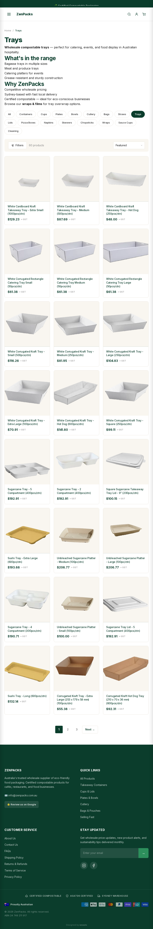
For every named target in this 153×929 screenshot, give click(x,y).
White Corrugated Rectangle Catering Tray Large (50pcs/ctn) (124, 282)
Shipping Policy (14, 857)
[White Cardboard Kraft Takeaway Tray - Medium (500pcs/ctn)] (76, 179)
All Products (87, 778)
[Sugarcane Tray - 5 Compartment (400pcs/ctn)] (27, 461)
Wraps (106, 122)
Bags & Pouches (90, 810)
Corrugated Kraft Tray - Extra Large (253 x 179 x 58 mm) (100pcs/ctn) (75, 699)
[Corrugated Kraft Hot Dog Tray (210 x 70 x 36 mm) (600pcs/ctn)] (125, 668)
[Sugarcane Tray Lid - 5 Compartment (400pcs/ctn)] (125, 599)
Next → (90, 729)
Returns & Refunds (15, 863)
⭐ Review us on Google (21, 804)
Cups (44, 114)
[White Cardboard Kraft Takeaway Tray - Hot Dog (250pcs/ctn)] (125, 179)
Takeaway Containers (93, 784)
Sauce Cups (125, 122)
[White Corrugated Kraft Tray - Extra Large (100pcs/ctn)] (27, 393)
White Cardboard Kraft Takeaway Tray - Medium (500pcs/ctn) (73, 210)
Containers (25, 114)
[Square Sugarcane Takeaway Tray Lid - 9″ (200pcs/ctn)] (125, 461)
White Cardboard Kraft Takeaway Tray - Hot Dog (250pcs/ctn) (122, 210)
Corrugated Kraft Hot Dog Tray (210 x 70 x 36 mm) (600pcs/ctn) (125, 699)
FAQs (7, 851)
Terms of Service (15, 870)
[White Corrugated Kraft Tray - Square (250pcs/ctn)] (125, 393)
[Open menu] (9, 14)
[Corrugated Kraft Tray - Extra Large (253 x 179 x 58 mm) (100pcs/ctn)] (76, 668)
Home (7, 30)
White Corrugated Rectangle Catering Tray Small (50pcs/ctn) (25, 282)
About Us (10, 838)
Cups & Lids (87, 791)
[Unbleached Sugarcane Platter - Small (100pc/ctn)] (76, 599)
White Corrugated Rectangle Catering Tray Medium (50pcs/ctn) (75, 282)
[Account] (137, 14)
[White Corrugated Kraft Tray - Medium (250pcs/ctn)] (76, 324)
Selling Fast (87, 817)
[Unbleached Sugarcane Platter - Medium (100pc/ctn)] (76, 530)
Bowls (74, 114)
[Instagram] (84, 865)
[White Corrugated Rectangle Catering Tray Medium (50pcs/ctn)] (76, 251)
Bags (107, 114)
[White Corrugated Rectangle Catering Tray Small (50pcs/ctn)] (27, 251)
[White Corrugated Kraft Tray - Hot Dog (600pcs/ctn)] (76, 393)
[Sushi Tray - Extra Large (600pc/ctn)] (27, 530)
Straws (122, 114)
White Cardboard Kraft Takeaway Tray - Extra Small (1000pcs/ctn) (25, 210)
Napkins (48, 122)
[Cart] (144, 14)
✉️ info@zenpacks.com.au (20, 795)
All (9, 114)
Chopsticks (87, 122)
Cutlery (91, 114)
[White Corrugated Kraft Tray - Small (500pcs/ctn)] (27, 324)
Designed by (76, 925)
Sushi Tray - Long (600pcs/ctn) (27, 696)
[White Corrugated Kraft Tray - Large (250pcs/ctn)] (125, 324)
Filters (19, 145)
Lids (10, 122)
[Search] (129, 14)
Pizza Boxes (28, 122)
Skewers (67, 122)
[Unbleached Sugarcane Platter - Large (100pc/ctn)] (125, 530)
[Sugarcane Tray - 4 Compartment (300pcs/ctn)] (27, 599)
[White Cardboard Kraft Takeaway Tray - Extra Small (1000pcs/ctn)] (27, 179)
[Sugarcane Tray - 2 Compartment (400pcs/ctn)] (76, 461)
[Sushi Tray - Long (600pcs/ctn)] (27, 668)
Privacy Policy (13, 876)
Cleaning (13, 130)
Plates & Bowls (89, 797)
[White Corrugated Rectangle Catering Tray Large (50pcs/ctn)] (125, 251)
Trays (138, 114)
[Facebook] (93, 865)
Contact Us (11, 844)
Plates (59, 114)
